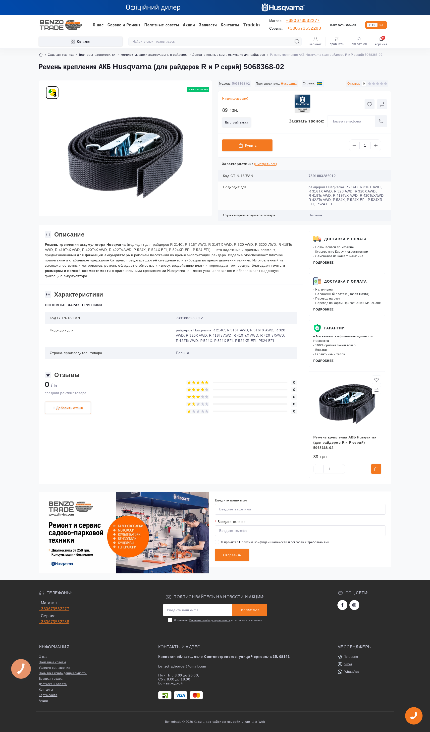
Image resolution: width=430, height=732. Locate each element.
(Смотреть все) (265, 164)
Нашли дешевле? (235, 98)
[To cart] (376, 469)
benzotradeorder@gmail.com (182, 666)
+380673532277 (303, 20)
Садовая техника (61, 55)
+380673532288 (304, 28)
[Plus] (376, 145)
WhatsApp (351, 671)
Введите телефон (231, 522)
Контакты (230, 24)
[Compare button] (382, 104)
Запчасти (208, 24)
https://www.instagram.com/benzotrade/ (354, 605)
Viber (348, 664)
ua (381, 25)
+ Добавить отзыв (68, 408)
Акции (189, 24)
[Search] (297, 41)
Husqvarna (289, 83)
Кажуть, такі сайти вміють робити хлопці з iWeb (229, 722)
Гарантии (334, 328)
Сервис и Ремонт (124, 24)
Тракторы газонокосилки (97, 55)
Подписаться (249, 610)
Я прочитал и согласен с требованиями (275, 542)
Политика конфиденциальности (263, 542)
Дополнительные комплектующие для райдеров (228, 55)
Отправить (232, 555)
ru (373, 25)
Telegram (351, 657)
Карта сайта (48, 695)
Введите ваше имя (231, 500)
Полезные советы (161, 24)
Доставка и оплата (345, 239)
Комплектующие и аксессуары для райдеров (154, 55)
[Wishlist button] (370, 104)
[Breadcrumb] (41, 55)
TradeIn (251, 24)
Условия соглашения (54, 668)
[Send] (381, 121)
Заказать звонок (343, 25)
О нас (98, 24)
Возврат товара (51, 678)
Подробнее (323, 262)
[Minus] (354, 145)
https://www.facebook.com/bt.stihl (342, 605)
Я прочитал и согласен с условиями (218, 620)
